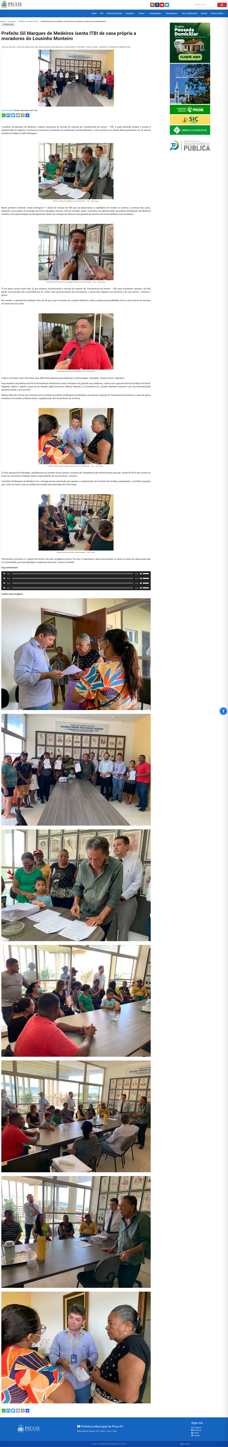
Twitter (196, 1433)
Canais (142, 13)
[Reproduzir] (4, 573)
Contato (204, 13)
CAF (101, 13)
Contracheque (155, 13)
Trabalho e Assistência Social (28, 21)
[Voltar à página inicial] (11, 8)
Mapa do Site (185, 1444)
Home (94, 13)
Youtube (196, 1435)
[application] (76, 573)
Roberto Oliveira (8, 110)
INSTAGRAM (152, 4)
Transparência (171, 13)
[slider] (146, 573)
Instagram (197, 1427)
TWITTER (167, 4)
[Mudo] (141, 573)
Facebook (197, 1430)
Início (4, 21)
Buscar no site (200, 4)
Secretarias (12, 21)
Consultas (129, 13)
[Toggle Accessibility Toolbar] (223, 711)
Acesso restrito (217, 13)
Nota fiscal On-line (114, 13)
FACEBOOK (157, 4)
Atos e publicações (189, 13)
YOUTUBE (162, 4)
